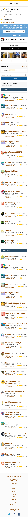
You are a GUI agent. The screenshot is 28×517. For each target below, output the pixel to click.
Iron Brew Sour (11, 183)
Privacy (14, 502)
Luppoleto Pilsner (11, 171)
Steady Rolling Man (12, 191)
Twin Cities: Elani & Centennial (12, 413)
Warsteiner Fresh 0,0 (13, 343)
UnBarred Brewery (10, 100)
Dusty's (7, 207)
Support (14, 491)
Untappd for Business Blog (14, 479)
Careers (14, 494)
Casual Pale (9, 105)
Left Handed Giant (10, 417)
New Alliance (10, 257)
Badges (14, 486)
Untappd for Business (14, 476)
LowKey (8, 162)
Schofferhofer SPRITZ (13, 152)
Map (4, 16)
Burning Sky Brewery (10, 176)
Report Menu (23, 66)
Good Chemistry (9, 243)
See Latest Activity (6, 61)
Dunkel (8, 353)
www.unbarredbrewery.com (10, 22)
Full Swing (9, 241)
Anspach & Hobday (10, 216)
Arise (7, 423)
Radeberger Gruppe (10, 157)
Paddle (8, 123)
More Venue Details (14, 49)
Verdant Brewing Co (10, 438)
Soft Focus (9, 284)
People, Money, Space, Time (15, 433)
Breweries (14, 483)
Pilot (7, 222)
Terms (14, 499)
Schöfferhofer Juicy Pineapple (12, 382)
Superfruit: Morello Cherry (15, 313)
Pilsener (8, 363)
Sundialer (8, 444)
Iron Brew (9, 454)
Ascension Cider (9, 225)
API (14, 497)
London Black (10, 213)
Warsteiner (8, 347)
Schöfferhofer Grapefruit (14, 392)
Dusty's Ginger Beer (12, 203)
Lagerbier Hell (10, 371)
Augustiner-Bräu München (9, 357)
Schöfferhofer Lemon (13, 402)
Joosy (7, 95)
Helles (7, 114)
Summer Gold (10, 230)
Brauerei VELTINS (9, 366)
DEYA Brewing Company (8, 196)
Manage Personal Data (14, 509)
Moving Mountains (12, 142)
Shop (14, 488)
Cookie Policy (14, 505)
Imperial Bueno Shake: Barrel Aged (16, 325)
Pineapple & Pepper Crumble (15, 131)
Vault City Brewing (10, 185)
